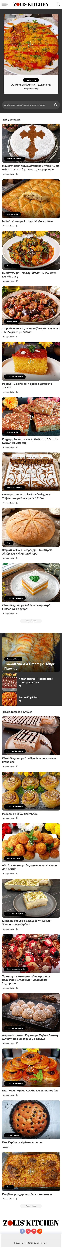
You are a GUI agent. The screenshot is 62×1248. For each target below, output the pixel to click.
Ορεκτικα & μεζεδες (14, 858)
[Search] (58, 4)
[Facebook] (22, 1231)
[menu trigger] (5, 4)
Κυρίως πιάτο (31, 80)
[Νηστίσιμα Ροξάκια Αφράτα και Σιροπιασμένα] (31, 1068)
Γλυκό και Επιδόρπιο (15, 376)
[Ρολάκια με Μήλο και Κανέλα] (31, 791)
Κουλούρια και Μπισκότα (16, 969)
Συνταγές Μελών (13, 659)
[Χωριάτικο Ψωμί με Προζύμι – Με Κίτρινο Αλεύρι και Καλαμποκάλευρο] (31, 527)
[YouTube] (33, 1231)
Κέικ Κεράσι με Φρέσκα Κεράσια (22, 1142)
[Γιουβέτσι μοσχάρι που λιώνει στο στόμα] (31, 1171)
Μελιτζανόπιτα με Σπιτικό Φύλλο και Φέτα (27, 221)
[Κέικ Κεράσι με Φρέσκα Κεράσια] (31, 1119)
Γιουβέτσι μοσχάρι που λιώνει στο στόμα (27, 1194)
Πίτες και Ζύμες (12, 214)
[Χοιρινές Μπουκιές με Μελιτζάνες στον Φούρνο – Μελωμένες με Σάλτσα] (31, 305)
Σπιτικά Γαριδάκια (28, 697)
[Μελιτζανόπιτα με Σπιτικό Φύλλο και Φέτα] (31, 198)
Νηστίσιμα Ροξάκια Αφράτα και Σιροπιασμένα (30, 1090)
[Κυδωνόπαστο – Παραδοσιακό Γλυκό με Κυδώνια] (9, 682)
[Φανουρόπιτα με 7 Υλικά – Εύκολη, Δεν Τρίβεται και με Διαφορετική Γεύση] (31, 471)
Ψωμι (9, 543)
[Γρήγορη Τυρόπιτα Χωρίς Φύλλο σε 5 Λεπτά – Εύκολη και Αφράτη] (31, 416)
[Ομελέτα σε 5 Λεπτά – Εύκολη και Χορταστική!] (31, 44)
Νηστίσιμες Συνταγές (14, 158)
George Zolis (8, 174)
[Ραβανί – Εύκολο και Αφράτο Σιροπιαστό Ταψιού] (31, 361)
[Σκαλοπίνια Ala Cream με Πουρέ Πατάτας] (31, 652)
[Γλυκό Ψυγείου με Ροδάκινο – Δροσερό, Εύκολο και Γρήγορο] (31, 582)
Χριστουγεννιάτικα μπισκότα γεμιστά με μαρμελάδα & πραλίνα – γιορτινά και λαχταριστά (26, 980)
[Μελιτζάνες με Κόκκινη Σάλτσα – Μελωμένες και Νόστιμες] (31, 250)
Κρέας (9, 1187)
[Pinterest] (28, 1231)
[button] (25, 100)
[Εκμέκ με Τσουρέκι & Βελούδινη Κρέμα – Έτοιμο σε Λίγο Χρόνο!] (31, 898)
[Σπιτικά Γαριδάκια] (9, 699)
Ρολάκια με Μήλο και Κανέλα (19, 813)
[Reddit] (39, 1231)
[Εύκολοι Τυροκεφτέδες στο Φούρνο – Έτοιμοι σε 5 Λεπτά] (31, 842)
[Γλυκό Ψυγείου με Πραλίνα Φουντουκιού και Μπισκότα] (31, 735)
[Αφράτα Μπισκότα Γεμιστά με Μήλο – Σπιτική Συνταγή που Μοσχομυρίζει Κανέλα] (31, 1012)
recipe (5, 1147)
